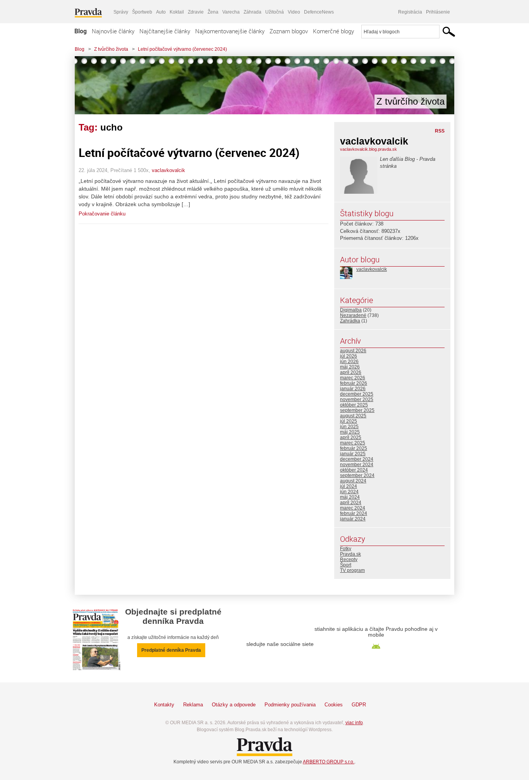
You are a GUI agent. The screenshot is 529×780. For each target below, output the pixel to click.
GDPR (359, 705)
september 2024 (357, 475)
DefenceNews (319, 12)
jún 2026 (349, 361)
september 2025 (357, 410)
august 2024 (353, 481)
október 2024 (354, 470)
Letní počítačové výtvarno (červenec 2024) (182, 49)
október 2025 (354, 405)
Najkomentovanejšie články (229, 31)
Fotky (345, 548)
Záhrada (252, 12)
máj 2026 (350, 367)
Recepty (348, 559)
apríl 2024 (350, 502)
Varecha (231, 12)
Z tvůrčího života (111, 49)
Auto (161, 12)
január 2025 (353, 453)
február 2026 (353, 383)
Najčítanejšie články (164, 31)
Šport (345, 565)
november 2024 (356, 464)
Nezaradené (353, 315)
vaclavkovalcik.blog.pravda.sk (368, 149)
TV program (352, 570)
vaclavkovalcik (168, 170)
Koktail (177, 12)
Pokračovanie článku (102, 214)
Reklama (193, 705)
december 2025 (356, 394)
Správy (120, 12)
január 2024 (353, 519)
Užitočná (274, 12)
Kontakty (164, 705)
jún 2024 (349, 491)
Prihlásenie (438, 12)
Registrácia (410, 12)
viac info (354, 722)
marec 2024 (352, 508)
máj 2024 (350, 497)
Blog (80, 31)
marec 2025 (352, 443)
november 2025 (356, 399)
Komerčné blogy (333, 31)
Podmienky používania (290, 705)
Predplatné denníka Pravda (171, 650)
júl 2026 (348, 356)
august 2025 (353, 415)
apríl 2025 (350, 437)
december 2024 (356, 459)
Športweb (142, 12)
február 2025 (353, 448)
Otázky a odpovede (234, 705)
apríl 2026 (350, 372)
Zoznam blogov (289, 31)
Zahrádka (350, 321)
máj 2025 (350, 432)
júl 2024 (348, 486)
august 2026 (353, 350)
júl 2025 (348, 421)
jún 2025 (349, 426)
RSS (440, 131)
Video (294, 12)
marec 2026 (352, 378)
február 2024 (353, 513)
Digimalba (351, 310)
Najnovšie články (113, 31)
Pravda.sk (350, 554)
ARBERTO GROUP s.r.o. (328, 762)
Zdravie (196, 12)
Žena (213, 12)
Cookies (334, 705)
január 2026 (353, 388)
